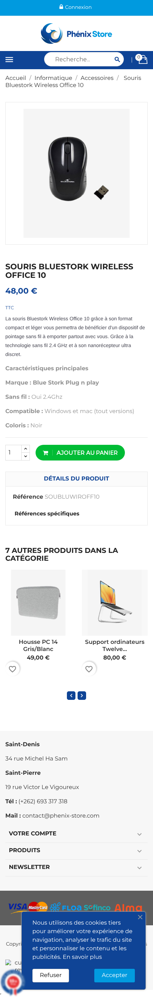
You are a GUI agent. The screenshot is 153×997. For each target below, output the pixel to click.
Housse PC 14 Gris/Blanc (38, 646)
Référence (28, 497)
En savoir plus (82, 957)
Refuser (51, 975)
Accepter (114, 975)
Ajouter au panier (86, 452)
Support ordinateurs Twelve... (114, 646)
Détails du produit (76, 478)
